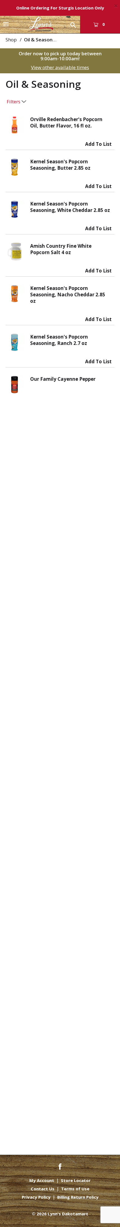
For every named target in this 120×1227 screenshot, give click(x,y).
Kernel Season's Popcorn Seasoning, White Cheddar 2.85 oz (70, 207)
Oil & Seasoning (41, 39)
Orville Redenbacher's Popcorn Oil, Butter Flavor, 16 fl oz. (66, 122)
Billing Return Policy (78, 1197)
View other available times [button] (60, 67)
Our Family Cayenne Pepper (62, 379)
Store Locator (76, 1180)
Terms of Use (75, 1188)
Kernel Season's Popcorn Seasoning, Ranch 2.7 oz (59, 340)
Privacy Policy (36, 1197)
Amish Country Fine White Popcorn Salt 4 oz (61, 249)
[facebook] (60, 1166)
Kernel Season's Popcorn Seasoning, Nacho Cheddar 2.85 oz (67, 294)
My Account (41, 1180)
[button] (98, 143)
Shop (11, 39)
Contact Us (42, 1188)
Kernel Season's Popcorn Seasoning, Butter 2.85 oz (60, 164)
